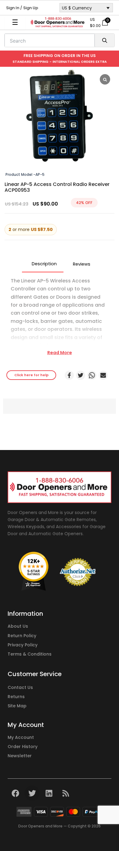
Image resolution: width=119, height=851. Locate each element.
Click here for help (31, 375)
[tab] (42, 263)
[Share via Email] (103, 375)
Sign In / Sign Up (22, 8)
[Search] (104, 40)
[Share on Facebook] (69, 375)
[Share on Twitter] (80, 375)
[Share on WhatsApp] (91, 375)
